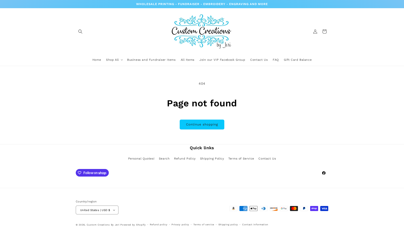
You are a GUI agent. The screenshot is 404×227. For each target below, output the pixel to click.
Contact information (255, 224)
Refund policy (158, 224)
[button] (80, 31)
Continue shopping (202, 124)
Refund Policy (185, 158)
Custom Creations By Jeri (104, 224)
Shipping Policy (212, 158)
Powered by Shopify (133, 224)
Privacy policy (180, 224)
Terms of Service (241, 158)
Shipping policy (228, 224)
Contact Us (267, 158)
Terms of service (203, 224)
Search (164, 158)
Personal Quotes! (141, 158)
